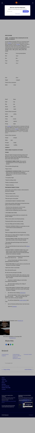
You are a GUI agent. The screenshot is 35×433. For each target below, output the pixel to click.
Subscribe (26, 11)
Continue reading (17, 13)
